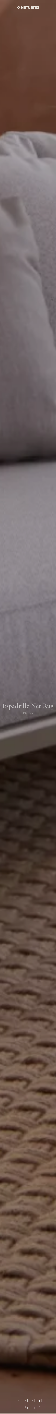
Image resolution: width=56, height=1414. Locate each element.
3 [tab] (30, 1398)
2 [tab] (23, 1398)
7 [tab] (30, 1405)
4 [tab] (37, 1398)
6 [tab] (23, 1405)
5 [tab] (16, 1405)
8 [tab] (37, 1405)
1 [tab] (16, 1398)
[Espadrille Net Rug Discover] (28, 1412)
